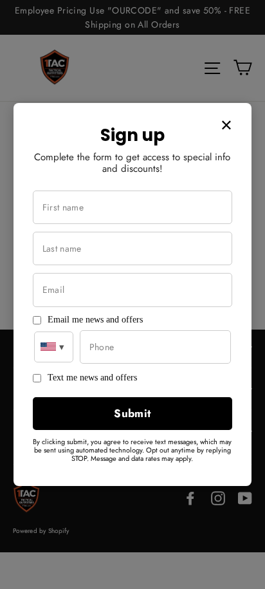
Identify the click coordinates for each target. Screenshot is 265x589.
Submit (132, 413)
